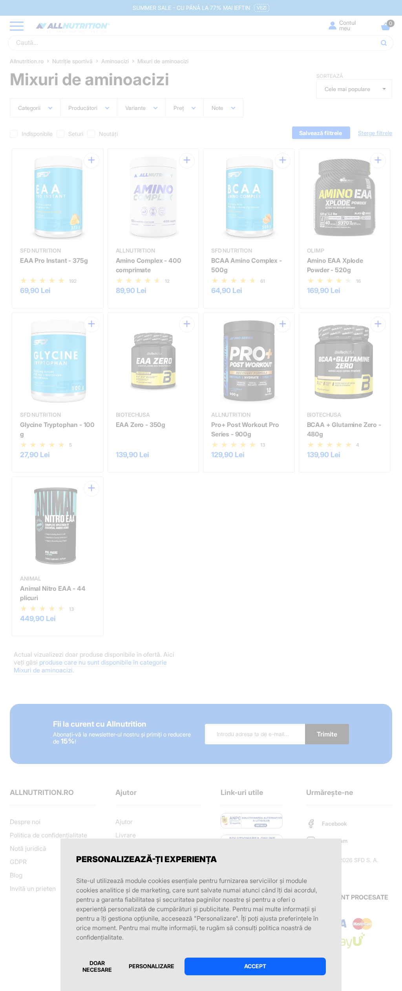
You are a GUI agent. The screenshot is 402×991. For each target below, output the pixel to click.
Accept (255, 966)
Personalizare (151, 966)
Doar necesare (97, 966)
